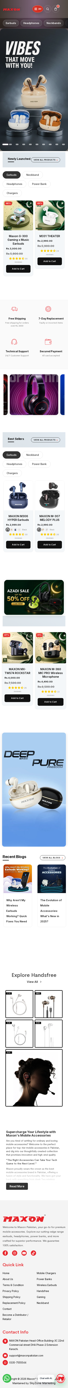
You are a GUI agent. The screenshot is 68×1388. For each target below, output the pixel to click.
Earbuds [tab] (12, 174)
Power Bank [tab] (39, 183)
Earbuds (11, 23)
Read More (17, 1186)
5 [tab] (11, 145)
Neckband (43, 1302)
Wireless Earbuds (47, 1285)
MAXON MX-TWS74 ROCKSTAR (17, 671)
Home (6, 1273)
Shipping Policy (11, 1296)
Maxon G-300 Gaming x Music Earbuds (18, 239)
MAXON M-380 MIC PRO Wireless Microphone (50, 672)
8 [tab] (30, 145)
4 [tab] (4, 145)
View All (33, 982)
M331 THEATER (49, 236)
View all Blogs (52, 857)
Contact (7, 1308)
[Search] (47, 9)
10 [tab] (44, 145)
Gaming (41, 1296)
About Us (8, 1279)
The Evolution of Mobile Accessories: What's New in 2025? (51, 911)
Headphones (31, 23)
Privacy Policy (11, 1291)
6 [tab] (17, 145)
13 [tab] (64, 145)
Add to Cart (18, 268)
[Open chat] (60, 1378)
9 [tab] (37, 145)
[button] (17, 258)
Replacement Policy (14, 1302)
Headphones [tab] (14, 183)
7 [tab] (24, 145)
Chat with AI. (46, 1378)
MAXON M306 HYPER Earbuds (18, 518)
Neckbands (54, 23)
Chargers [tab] (12, 193)
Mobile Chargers (46, 1273)
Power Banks (44, 1279)
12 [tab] (57, 145)
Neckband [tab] (32, 174)
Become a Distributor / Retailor (15, 1317)
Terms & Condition (13, 1285)
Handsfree (43, 1291)
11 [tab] (50, 145)
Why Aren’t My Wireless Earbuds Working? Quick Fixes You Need (16, 911)
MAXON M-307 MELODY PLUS (49, 518)
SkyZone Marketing (42, 1383)
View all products (45, 160)
